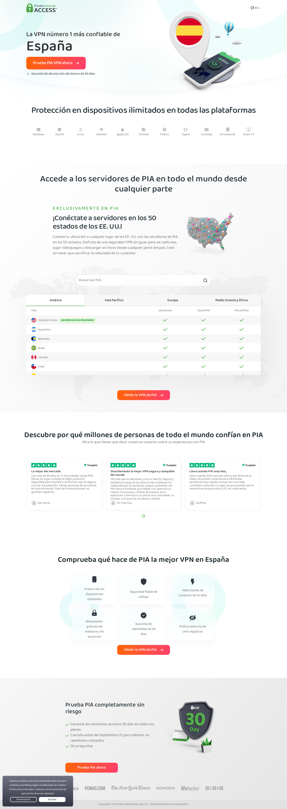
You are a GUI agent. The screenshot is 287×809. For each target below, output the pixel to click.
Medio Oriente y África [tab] (231, 301)
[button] (143, 516)
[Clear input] (205, 280)
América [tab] (56, 301)
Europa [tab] (172, 301)
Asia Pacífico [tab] (114, 301)
